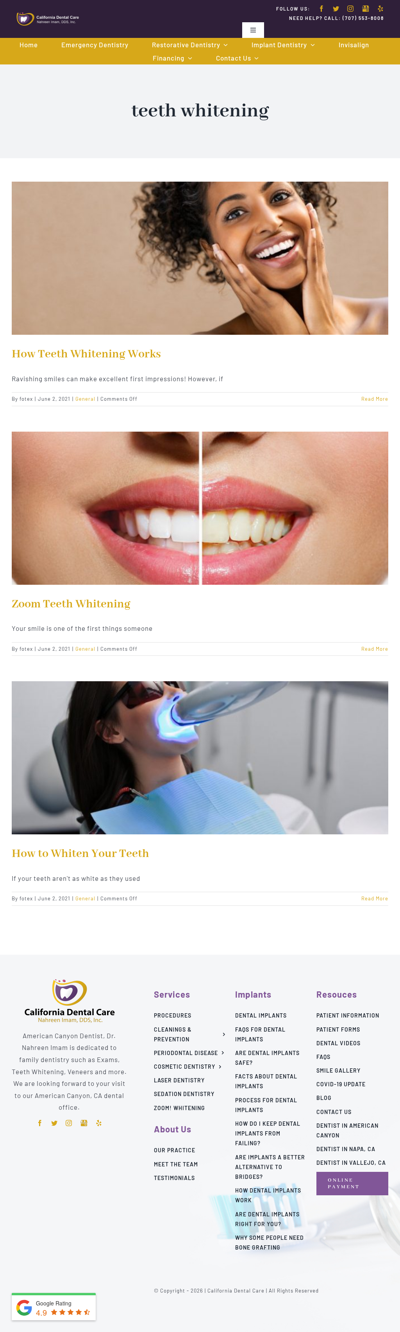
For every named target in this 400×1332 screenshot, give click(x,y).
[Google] (366, 8)
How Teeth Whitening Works (86, 354)
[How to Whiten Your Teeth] (200, 757)
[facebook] (321, 8)
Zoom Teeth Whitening (71, 604)
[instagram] (350, 8)
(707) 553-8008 (363, 18)
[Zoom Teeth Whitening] (200, 508)
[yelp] (380, 8)
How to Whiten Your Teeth (80, 853)
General (85, 399)
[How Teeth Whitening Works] (200, 258)
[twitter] (336, 8)
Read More (374, 399)
